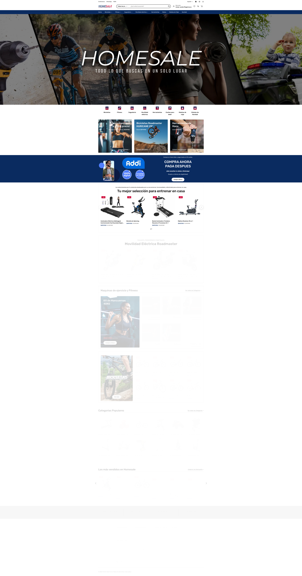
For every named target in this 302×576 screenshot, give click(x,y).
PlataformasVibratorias (195, 343)
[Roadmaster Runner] (142, 384)
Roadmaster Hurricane (142, 371)
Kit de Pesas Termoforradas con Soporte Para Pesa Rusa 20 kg (123, 493)
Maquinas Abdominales (154, 316)
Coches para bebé (170, 113)
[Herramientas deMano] (187, 136)
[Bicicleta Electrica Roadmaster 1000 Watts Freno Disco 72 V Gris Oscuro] (164, 258)
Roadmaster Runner (141, 394)
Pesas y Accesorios (122, 432)
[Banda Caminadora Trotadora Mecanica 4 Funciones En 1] (164, 207)
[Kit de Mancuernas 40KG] (120, 320)
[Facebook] (195, 1)
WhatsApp (109, 1)
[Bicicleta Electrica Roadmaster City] (138, 258)
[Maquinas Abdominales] (151, 304)
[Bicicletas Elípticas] (196, 444)
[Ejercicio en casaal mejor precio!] (115, 136)
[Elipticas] (171, 304)
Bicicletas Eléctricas (122, 454)
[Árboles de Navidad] (195, 108)
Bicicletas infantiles (158, 432)
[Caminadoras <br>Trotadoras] (192, 304)
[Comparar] (198, 6)
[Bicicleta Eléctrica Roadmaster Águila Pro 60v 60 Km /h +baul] (112, 258)
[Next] (201, 207)
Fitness (119, 112)
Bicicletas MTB (138, 432)
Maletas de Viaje (157, 454)
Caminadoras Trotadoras (195, 316)
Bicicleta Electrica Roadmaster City (137, 272)
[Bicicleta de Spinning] (138, 207)
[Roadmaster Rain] (176, 384)
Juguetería (132, 112)
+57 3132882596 (122, 553)
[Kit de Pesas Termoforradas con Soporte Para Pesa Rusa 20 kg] (124, 482)
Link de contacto (158, 542)
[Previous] (96, 483)
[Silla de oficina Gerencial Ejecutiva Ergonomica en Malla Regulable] (177, 482)
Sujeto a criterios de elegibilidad (178, 174)
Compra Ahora (178, 179)
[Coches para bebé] (170, 108)
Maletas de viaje (182, 113)
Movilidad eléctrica (144, 113)
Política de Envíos (158, 531)
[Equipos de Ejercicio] (106, 423)
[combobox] (143, 6)
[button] (202, 6)
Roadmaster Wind (192, 371)
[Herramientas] (157, 108)
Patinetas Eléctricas (104, 454)
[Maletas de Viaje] (160, 444)
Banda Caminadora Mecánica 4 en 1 (193, 493)
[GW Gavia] (194, 384)
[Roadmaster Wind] (194, 361)
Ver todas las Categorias (192, 289)
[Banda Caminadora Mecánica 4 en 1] (195, 482)
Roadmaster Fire (174, 371)
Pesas (157, 342)
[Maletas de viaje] (182, 108)
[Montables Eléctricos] (178, 423)
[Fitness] (119, 108)
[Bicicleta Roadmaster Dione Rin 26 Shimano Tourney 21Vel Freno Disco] (159, 384)
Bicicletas (107, 112)
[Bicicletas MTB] (142, 423)
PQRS (114, 1)
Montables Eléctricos (176, 432)
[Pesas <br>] (151, 331)
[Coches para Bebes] (196, 423)
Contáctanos (101, 1)
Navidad (137, 550)
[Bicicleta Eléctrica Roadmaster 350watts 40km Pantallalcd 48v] (189, 258)
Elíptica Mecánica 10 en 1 (185, 221)
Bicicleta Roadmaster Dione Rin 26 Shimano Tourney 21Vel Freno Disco (158, 395)
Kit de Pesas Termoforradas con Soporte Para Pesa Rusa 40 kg (159, 493)
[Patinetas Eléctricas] (106, 444)
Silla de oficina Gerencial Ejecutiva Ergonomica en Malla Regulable (176, 493)
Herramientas (157, 112)
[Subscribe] (194, 530)
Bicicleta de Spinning (132, 221)
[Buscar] (169, 6)
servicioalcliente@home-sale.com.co (124, 556)
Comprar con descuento (195, 468)
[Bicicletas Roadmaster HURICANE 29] (151, 136)
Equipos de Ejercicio (104, 432)
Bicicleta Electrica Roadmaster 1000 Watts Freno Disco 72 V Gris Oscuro (163, 273)
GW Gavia (189, 394)
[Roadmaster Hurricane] (142, 361)
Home (136, 529)
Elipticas (177, 315)
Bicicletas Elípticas (194, 454)
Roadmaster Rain (174, 394)
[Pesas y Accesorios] (124, 423)
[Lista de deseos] (194, 6)
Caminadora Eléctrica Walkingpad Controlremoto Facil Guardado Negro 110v (112, 222)
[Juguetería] (132, 108)
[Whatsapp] (203, 1)
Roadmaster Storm (158, 371)
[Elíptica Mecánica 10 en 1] (189, 207)
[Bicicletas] (107, 108)
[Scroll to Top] (299, 567)
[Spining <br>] (171, 331)
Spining (177, 342)
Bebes (137, 545)
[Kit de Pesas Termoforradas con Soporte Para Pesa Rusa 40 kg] (160, 482)
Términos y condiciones (160, 540)
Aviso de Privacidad (159, 529)
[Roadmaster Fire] (176, 361)
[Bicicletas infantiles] (160, 423)
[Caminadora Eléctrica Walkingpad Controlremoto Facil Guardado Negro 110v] (112, 207)
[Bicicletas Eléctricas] (124, 444)
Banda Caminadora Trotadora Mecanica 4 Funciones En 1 (161, 222)
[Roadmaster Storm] (159, 361)
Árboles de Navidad (195, 113)
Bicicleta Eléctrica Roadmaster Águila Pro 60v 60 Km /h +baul (112, 273)
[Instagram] (199, 1)
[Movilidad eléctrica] (145, 108)
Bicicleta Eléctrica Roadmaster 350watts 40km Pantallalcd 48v (187, 273)
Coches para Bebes (194, 432)
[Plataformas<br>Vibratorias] (192, 331)
